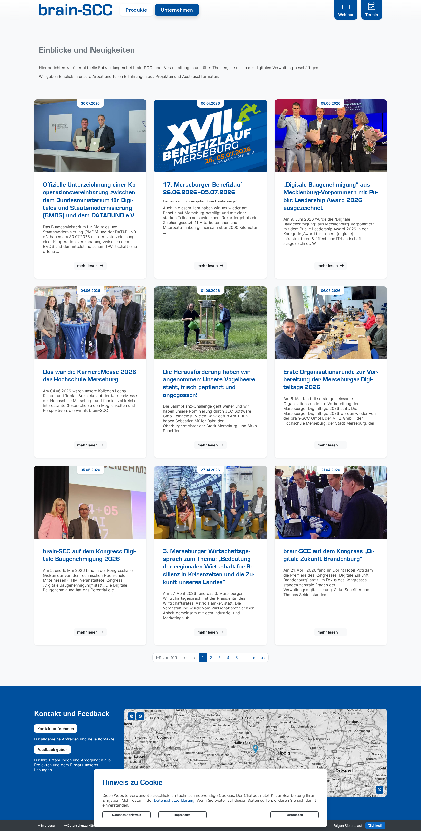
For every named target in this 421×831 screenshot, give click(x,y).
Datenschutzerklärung (174, 800)
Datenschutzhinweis (126, 815)
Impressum (182, 815)
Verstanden (294, 815)
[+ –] (255, 753)
